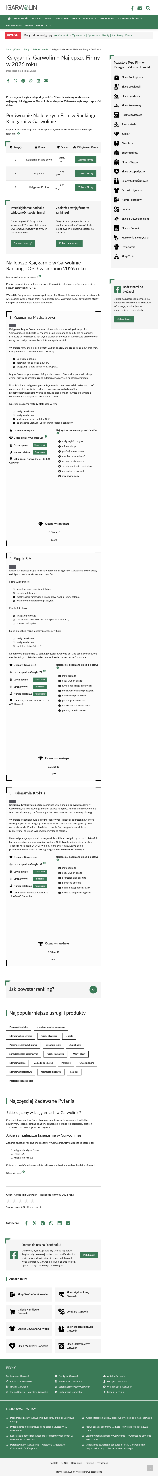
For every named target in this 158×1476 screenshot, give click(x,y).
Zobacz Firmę (85, 160)
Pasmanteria (129, 124)
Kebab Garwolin (116, 1392)
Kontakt (54, 1463)
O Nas (64, 1463)
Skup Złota (128, 256)
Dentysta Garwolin (69, 1376)
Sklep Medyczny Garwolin (33, 1346)
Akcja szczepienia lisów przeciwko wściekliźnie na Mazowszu (119, 1418)
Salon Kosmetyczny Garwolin (74, 1387)
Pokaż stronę (40, 687)
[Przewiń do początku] (150, 1468)
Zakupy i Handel (40, 50)
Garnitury (127, 143)
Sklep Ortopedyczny (134, 171)
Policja (36, 18)
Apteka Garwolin (116, 1376)
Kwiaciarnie (128, 247)
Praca (76, 18)
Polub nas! (89, 1255)
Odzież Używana (132, 190)
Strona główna (13, 50)
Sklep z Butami (130, 228)
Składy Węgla (130, 162)
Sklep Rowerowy (131, 105)
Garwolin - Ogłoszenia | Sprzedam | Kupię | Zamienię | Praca (95, 35)
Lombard (127, 209)
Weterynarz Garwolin (70, 1381)
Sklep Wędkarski (131, 86)
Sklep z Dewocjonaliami (135, 218)
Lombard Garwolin (78, 1311)
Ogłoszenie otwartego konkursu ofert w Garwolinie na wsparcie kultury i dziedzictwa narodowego (115, 1447)
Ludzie (29, 25)
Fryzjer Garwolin (19, 1387)
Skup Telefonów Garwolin (33, 1294)
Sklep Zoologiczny (132, 77)
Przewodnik (14, 25)
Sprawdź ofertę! (23, 243)
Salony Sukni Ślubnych (135, 181)
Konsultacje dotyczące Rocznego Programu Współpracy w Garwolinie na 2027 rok (41, 1438)
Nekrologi (107, 18)
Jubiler (125, 134)
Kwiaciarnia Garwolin (21, 1381)
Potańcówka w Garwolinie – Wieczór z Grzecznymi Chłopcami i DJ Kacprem (38, 1447)
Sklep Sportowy (131, 96)
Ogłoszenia (62, 18)
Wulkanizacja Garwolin (119, 1387)
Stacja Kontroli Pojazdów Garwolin (29, 1392)
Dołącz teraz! (124, 319)
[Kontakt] (139, 8)
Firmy (48, 18)
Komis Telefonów (132, 200)
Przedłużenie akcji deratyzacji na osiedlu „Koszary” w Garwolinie (38, 1429)
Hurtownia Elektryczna (135, 237)
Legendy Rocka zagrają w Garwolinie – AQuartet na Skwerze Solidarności (118, 1438)
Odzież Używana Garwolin (33, 1329)
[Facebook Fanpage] (131, 8)
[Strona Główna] (9, 18)
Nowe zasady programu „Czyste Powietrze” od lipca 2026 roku (117, 1429)
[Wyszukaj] (148, 8)
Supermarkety (130, 152)
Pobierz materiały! (69, 243)
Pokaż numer (40, 452)
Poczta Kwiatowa (132, 115)
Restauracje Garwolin (70, 1392)
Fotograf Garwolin (117, 1381)
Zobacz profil (39, 445)
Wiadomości (21, 18)
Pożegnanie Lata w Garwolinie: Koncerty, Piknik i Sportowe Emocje (42, 1420)
